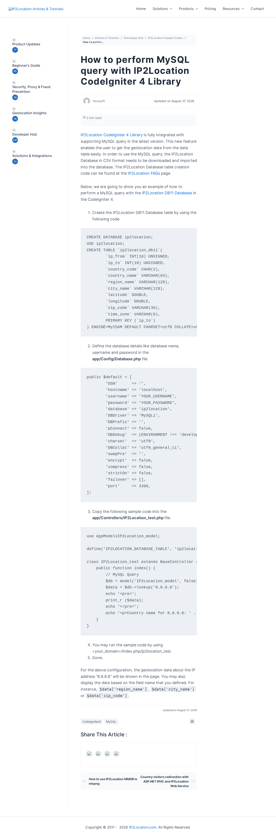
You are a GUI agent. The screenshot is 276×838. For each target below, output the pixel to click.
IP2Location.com (142, 827)
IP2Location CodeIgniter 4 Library (112, 135)
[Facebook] (89, 754)
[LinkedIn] (107, 754)
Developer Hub (133, 38)
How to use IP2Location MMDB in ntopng (113, 781)
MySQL (111, 721)
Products (186, 8)
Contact (257, 8)
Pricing (210, 8)
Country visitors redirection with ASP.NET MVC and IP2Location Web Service (164, 781)
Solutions (160, 8)
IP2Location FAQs (144, 173)
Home (141, 8)
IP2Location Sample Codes (165, 38)
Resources (231, 8)
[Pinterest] (116, 754)
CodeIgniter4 (91, 721)
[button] (170, 8)
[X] (98, 754)
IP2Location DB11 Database (167, 193)
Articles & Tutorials (107, 38)
